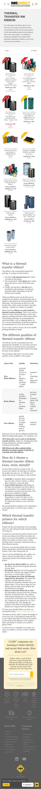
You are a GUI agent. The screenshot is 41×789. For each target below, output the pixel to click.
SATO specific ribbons (10, 214)
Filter (7, 50)
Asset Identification (10, 749)
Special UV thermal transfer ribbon (10, 246)
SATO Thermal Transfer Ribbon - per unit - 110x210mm (29, 214)
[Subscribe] (31, 674)
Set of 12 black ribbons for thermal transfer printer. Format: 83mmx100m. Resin (10, 81)
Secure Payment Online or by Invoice (29, 718)
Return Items (26, 737)
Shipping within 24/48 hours (12, 718)
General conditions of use (30, 746)
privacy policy (20, 685)
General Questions (28, 734)
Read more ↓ (26, 41)
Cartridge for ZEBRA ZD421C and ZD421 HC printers (29, 152)
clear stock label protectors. (25, 611)
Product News (9, 744)
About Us (7, 734)
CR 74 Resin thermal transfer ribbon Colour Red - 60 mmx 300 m (29, 80)
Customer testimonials (11, 739)
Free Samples (25, 699)
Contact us (8, 731)
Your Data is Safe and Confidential (29, 750)
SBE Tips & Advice (10, 742)
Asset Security (9, 752)
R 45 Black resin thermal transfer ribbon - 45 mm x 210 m (10, 119)
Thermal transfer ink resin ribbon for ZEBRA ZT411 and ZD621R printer (29, 116)
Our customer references (11, 736)
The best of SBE (9, 747)
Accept (6, 784)
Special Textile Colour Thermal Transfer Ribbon (10, 182)
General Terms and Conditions (28, 743)
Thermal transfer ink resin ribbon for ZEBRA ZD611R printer (10, 153)
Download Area (27, 739)
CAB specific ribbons (29, 181)
